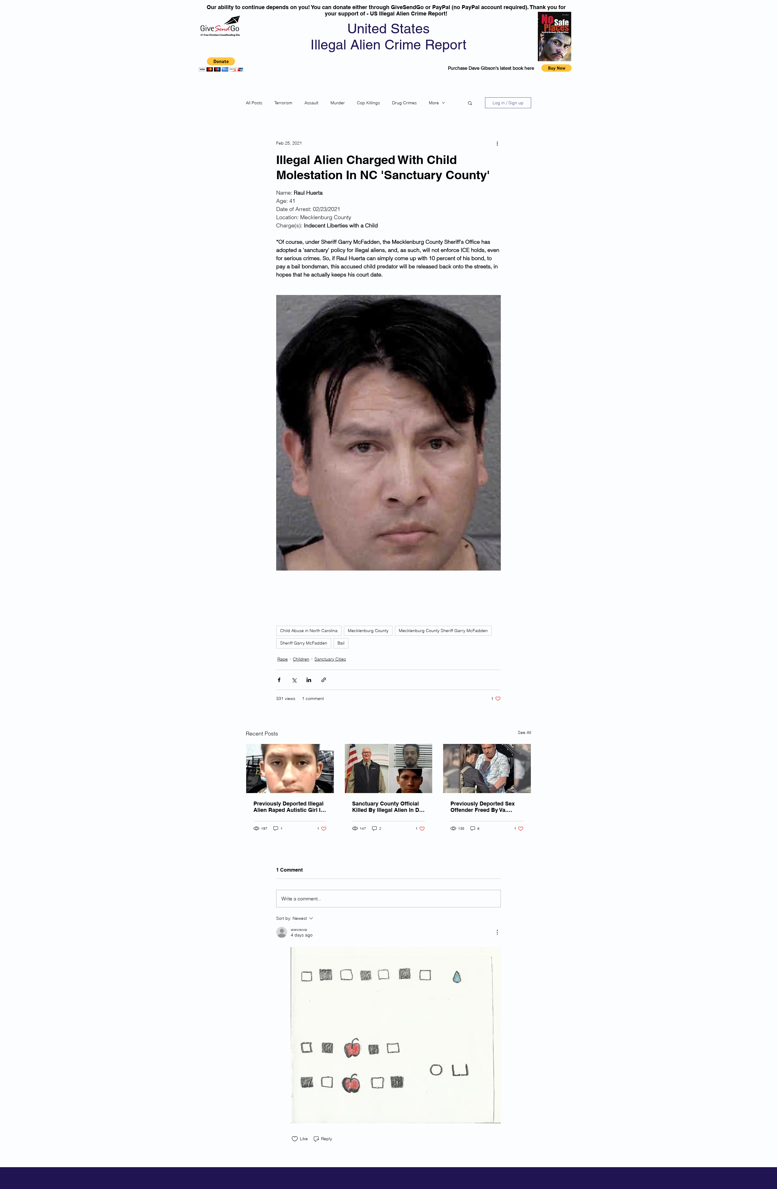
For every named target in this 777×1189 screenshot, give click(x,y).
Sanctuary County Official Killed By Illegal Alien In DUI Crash (388, 806)
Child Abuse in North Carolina (309, 630)
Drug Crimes (404, 103)
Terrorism (283, 103)
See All (524, 732)
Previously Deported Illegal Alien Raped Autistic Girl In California (288, 806)
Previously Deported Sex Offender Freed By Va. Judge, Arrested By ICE (482, 806)
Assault (311, 103)
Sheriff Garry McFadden (303, 643)
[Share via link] (324, 680)
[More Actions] (497, 932)
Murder (338, 103)
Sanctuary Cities (330, 659)
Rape (282, 659)
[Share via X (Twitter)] (294, 680)
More (434, 103)
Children (301, 659)
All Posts (254, 103)
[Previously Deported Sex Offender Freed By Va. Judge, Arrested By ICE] (487, 768)
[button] (221, 64)
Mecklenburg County (368, 630)
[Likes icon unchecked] (295, 1139)
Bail (341, 643)
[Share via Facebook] (279, 680)
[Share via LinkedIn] (309, 680)
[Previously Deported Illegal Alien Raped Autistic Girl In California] (290, 768)
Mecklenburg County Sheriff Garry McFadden (443, 630)
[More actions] (497, 143)
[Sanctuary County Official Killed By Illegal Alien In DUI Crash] (389, 768)
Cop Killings (368, 103)
